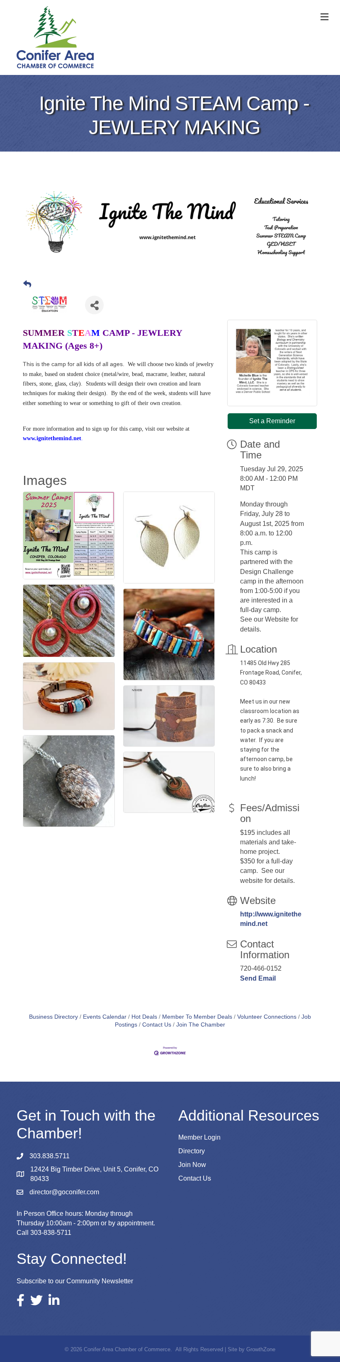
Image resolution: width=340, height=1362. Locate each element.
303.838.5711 (49, 1156)
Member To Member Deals (197, 1017)
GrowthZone (260, 1349)
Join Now (192, 1164)
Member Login (199, 1137)
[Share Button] (94, 305)
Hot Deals (144, 1017)
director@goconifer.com (64, 1192)
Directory (191, 1151)
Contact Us (156, 1025)
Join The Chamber (200, 1025)
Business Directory (53, 1017)
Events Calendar (104, 1017)
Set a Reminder (272, 420)
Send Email (258, 978)
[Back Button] (27, 284)
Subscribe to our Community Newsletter (75, 1281)
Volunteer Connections (266, 1017)
